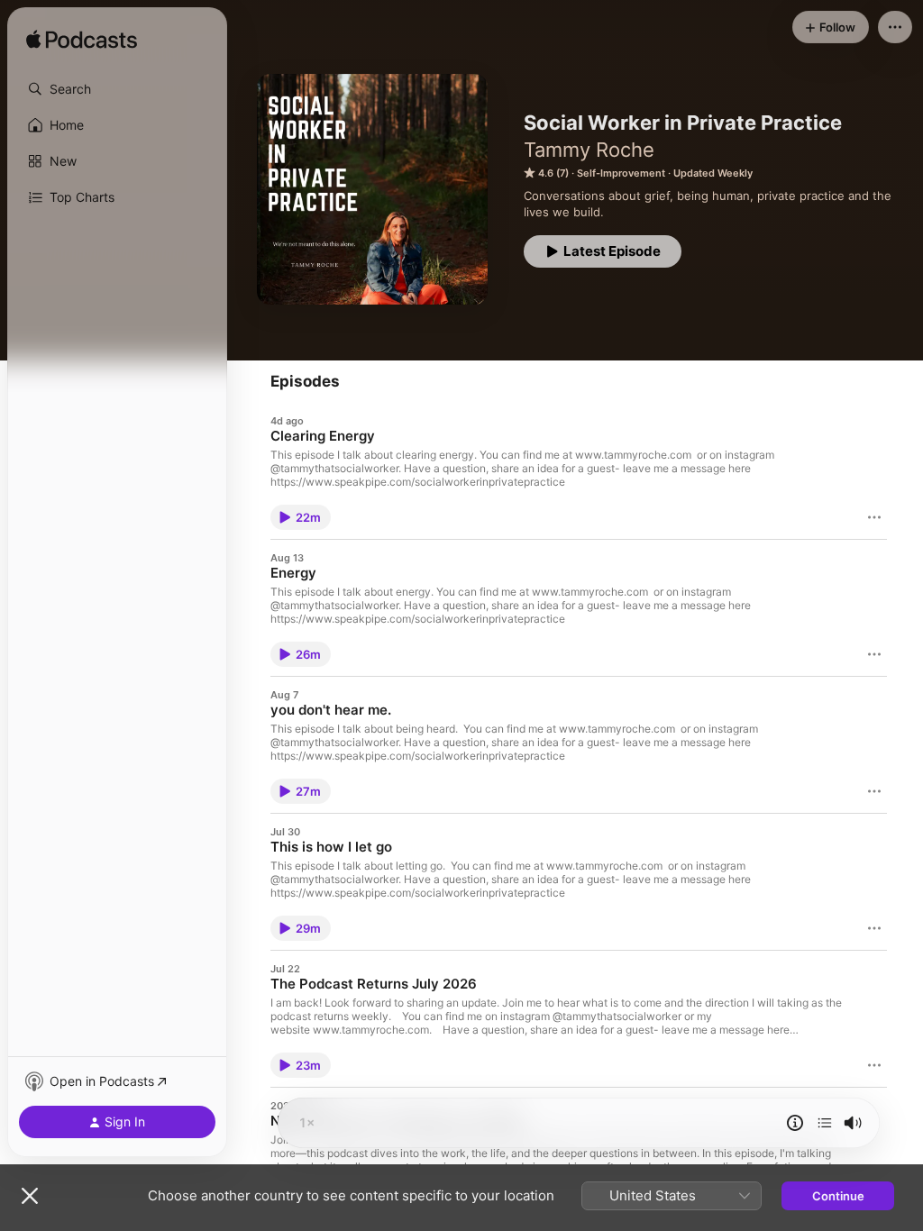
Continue (838, 1196)
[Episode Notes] (795, 1122)
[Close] (30, 1196)
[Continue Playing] (825, 1122)
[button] (117, 89)
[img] (81, 41)
